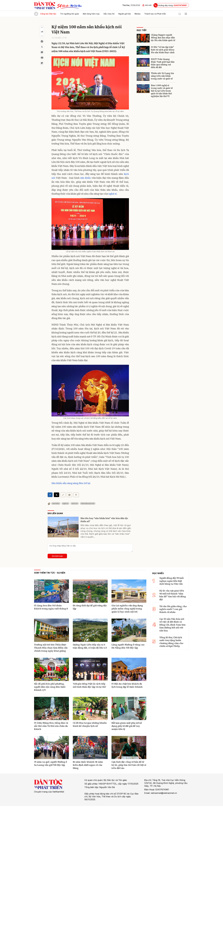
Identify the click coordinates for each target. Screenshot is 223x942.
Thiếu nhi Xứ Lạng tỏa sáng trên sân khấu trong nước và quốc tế (162, 76)
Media (137, 14)
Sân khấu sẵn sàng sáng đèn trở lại (70, 483)
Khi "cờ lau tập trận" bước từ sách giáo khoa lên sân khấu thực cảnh (162, 50)
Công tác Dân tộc (48, 14)
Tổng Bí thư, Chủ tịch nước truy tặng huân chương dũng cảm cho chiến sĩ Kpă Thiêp (171, 641)
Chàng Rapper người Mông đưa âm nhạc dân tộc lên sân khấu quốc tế (163, 38)
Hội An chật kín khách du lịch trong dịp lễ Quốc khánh (127, 685)
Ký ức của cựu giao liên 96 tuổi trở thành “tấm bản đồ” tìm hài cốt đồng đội (172, 595)
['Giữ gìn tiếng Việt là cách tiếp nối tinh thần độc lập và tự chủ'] (90, 669)
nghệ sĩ (112, 193)
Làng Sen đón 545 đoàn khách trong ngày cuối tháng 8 (51, 607)
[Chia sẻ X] (56, 494)
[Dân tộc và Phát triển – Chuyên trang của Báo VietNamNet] (44, 5)
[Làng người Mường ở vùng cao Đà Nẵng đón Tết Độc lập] (129, 630)
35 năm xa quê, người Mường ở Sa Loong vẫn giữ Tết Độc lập (50, 763)
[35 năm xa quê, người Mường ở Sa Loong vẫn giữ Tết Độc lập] (51, 747)
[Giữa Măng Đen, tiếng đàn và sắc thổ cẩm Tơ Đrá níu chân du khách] (51, 708)
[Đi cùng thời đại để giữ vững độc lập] (90, 591)
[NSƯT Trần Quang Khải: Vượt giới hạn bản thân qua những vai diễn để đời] (143, 62)
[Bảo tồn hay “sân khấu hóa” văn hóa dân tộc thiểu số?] (63, 527)
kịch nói (75, 503)
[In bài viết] (42, 58)
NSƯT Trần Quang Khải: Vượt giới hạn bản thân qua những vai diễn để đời (162, 63)
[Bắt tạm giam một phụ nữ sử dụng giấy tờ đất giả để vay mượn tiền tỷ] (129, 708)
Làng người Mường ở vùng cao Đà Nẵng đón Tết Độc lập (128, 646)
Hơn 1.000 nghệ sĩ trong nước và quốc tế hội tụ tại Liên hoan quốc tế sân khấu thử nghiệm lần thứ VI (162, 90)
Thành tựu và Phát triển (155, 14)
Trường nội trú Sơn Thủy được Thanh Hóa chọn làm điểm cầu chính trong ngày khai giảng (50, 647)
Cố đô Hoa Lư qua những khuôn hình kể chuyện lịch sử (90, 724)
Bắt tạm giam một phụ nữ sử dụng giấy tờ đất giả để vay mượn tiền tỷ (127, 726)
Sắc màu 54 (108, 14)
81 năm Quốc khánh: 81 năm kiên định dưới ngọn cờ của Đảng (88, 765)
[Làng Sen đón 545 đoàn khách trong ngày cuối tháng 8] (51, 591)
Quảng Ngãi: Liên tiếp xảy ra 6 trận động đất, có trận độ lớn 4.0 (90, 646)
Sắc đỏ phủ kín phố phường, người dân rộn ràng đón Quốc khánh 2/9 (50, 686)
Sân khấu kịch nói (87, 503)
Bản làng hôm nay (91, 14)
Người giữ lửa (124, 14)
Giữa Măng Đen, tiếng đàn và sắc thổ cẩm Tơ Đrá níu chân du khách (51, 726)
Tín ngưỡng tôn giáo (69, 14)
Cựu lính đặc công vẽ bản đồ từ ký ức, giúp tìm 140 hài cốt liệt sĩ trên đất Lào (129, 765)
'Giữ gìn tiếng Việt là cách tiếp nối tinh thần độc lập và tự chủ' (89, 685)
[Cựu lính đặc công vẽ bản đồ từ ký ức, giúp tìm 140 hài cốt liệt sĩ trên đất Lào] (129, 747)
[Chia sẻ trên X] (42, 47)
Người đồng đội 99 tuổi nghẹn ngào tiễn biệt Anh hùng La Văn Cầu (171, 581)
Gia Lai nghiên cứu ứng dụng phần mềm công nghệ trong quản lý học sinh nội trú (127, 608)
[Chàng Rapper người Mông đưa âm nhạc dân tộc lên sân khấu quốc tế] (143, 38)
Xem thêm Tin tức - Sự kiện (49, 572)
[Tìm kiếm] (179, 13)
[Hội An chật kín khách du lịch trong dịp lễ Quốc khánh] (129, 669)
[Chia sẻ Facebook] (42, 41)
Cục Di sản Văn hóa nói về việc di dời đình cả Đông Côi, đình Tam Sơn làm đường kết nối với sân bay (172, 625)
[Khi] (143, 50)
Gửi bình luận (57, 556)
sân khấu (85, 177)
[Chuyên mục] (185, 13)
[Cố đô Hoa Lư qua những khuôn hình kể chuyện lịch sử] (90, 708)
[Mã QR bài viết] (42, 63)
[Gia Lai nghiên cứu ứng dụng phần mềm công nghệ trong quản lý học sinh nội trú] (129, 591)
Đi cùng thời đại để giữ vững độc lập (90, 607)
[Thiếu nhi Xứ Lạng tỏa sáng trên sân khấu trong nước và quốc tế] (143, 76)
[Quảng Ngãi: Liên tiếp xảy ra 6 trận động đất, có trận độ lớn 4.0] (90, 630)
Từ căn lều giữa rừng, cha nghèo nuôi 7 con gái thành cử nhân (173, 609)
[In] (69, 494)
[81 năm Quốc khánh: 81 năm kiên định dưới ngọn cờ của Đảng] (90, 747)
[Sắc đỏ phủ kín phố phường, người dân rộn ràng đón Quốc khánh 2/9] (51, 669)
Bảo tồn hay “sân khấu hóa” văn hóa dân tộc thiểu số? (104, 520)
